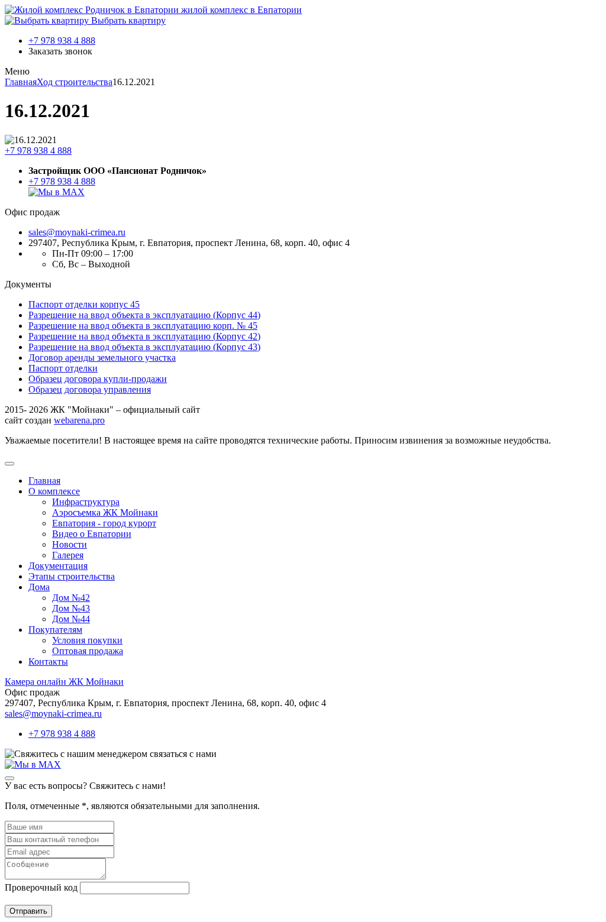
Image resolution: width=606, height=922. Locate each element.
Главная (21, 82)
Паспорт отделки (63, 368)
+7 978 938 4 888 (61, 40)
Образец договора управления (89, 389)
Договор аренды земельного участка (102, 357)
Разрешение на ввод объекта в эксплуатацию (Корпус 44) (144, 315)
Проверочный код (41, 887)
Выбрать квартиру (127, 20)
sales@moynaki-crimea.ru (76, 232)
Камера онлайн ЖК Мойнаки (64, 682)
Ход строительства (74, 82)
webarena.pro (79, 420)
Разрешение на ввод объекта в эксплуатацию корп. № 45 (142, 326)
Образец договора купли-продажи (97, 379)
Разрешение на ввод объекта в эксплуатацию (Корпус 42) (144, 336)
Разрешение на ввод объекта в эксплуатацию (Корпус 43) (144, 347)
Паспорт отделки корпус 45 (84, 304)
